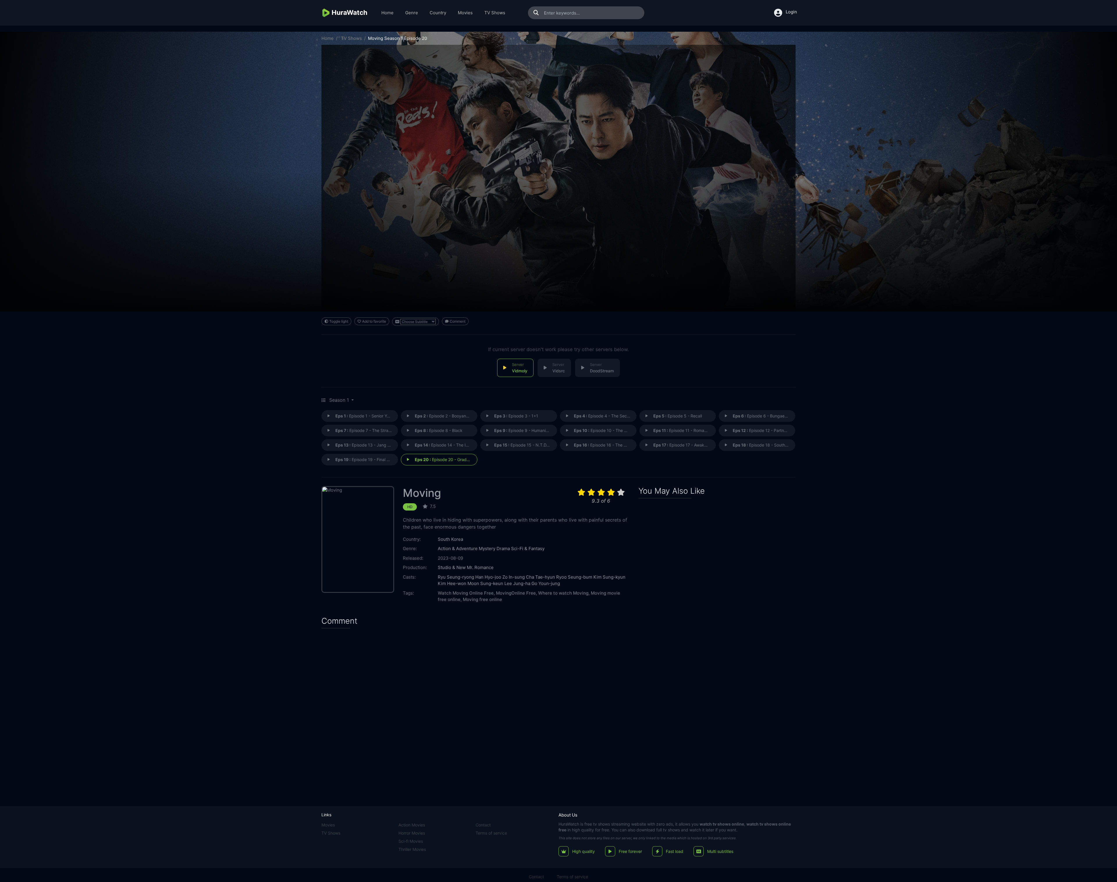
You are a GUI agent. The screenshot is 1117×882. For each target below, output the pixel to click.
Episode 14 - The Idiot (444, 444)
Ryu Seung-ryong (456, 577)
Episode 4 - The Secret (603, 415)
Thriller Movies (412, 849)
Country (438, 12)
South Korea (450, 539)
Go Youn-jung (545, 583)
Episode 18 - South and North (764, 444)
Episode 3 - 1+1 (516, 415)
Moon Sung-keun (485, 583)
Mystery (487, 548)
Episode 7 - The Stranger (366, 430)
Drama (503, 548)
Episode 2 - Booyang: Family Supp (446, 415)
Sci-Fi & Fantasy (528, 548)
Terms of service (491, 833)
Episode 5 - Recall (677, 415)
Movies (465, 12)
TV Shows (494, 12)
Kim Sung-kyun (609, 577)
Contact (483, 824)
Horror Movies (412, 833)
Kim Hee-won (452, 583)
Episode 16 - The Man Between (605, 444)
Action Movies (412, 824)
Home (387, 12)
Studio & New (452, 567)
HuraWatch (568, 823)
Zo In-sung (513, 577)
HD (409, 507)
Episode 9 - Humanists (522, 430)
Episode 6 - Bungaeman (763, 415)
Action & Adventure (458, 548)
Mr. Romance (480, 567)
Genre (411, 12)
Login (791, 12)
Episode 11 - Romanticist (684, 430)
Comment (457, 321)
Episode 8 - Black (439, 430)
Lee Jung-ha (517, 583)
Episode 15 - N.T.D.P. (522, 444)
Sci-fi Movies (411, 841)
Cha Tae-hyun (540, 577)
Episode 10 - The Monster (605, 430)
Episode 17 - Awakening (684, 444)
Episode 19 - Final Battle (366, 459)
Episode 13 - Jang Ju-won (366, 444)
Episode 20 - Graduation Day (446, 459)
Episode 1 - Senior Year (364, 415)
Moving (422, 492)
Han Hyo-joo (488, 577)
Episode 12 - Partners (761, 430)
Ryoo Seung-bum (574, 577)
